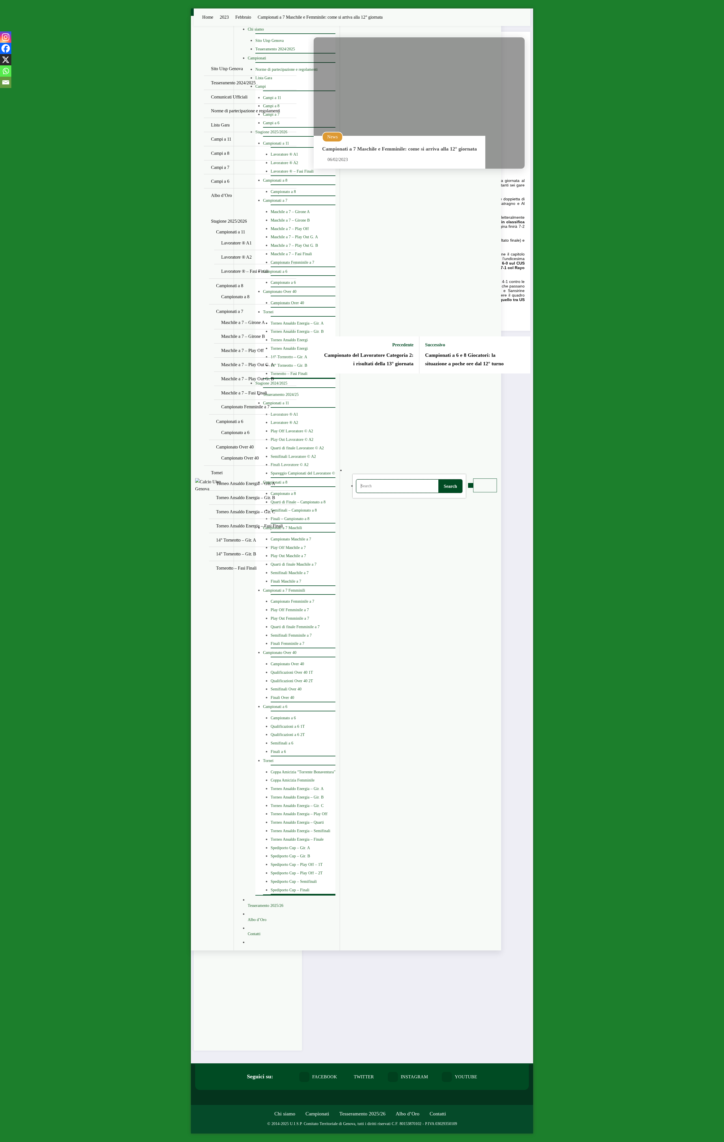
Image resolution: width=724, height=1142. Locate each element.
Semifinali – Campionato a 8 (294, 510)
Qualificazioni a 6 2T (288, 735)
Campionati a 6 (229, 421)
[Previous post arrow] (316, 355)
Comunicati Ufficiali (229, 97)
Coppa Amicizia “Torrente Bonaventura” (303, 772)
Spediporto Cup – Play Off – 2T (297, 873)
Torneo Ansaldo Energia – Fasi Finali (301, 348)
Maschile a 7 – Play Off (290, 229)
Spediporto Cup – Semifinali (294, 881)
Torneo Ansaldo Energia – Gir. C (297, 340)
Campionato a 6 (235, 432)
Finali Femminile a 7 (287, 643)
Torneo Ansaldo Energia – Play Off (299, 814)
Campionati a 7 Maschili (282, 528)
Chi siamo (284, 1114)
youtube (466, 1076)
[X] (5, 59)
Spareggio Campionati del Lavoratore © (303, 473)
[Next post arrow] (522, 355)
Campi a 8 (220, 153)
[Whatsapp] (5, 71)
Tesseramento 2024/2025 (233, 82)
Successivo (435, 344)
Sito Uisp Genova (227, 68)
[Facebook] (5, 48)
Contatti (438, 1114)
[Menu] (485, 485)
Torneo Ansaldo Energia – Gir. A (297, 323)
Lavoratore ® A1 (236, 243)
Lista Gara (220, 125)
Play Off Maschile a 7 (288, 548)
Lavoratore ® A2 (236, 257)
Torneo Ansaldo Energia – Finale (297, 839)
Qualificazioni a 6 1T (288, 726)
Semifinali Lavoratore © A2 (293, 456)
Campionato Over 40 (279, 291)
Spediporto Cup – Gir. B (290, 856)
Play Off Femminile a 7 (290, 610)
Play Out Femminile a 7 (290, 618)
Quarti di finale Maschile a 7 (293, 564)
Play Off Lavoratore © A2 (292, 431)
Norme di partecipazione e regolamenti (245, 110)
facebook (324, 1076)
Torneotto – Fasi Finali (289, 374)
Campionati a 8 (229, 285)
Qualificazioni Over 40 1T (292, 672)
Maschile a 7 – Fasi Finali (291, 254)
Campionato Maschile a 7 (291, 539)
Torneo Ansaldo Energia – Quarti (297, 822)
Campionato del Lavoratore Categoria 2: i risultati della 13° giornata (368, 359)
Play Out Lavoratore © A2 (292, 439)
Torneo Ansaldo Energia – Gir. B (297, 331)
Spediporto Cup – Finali (290, 890)
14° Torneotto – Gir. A (289, 357)
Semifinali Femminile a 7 (291, 635)
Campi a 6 (220, 181)
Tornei (217, 472)
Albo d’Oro (221, 195)
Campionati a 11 (230, 231)
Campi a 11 (221, 139)
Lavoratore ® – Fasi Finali (292, 171)
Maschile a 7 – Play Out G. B (294, 245)
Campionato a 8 (235, 296)
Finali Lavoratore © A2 (290, 465)
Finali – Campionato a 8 (290, 519)
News (332, 136)
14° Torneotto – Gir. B (289, 365)
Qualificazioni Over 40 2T (292, 681)
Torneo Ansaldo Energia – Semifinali (300, 831)
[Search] (352, 470)
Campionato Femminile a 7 (292, 262)
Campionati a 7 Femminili (284, 590)
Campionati (317, 1114)
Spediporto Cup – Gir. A (290, 848)
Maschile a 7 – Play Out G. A (294, 237)
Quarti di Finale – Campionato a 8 (298, 502)
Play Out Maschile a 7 (288, 556)
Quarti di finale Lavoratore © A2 (297, 448)
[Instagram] (5, 37)
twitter (364, 1076)
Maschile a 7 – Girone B (290, 220)
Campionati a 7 (229, 311)
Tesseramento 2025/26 (362, 1114)
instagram (414, 1076)
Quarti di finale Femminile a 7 (295, 627)
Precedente (402, 344)
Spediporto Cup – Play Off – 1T (297, 864)
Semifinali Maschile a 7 (290, 573)
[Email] (5, 82)
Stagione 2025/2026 (229, 221)
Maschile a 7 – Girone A (290, 212)
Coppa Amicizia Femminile (292, 780)
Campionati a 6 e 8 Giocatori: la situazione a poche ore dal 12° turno (464, 359)
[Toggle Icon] (470, 485)
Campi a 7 (220, 167)
